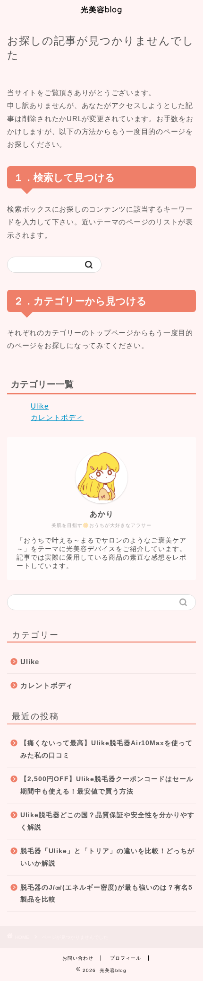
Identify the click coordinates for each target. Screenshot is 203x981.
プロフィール (125, 958)
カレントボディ (57, 417)
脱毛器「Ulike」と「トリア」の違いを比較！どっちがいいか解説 (107, 857)
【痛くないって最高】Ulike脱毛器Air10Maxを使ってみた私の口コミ (106, 749)
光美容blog (101, 9)
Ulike (40, 406)
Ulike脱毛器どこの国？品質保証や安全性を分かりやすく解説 (107, 821)
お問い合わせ (77, 958)
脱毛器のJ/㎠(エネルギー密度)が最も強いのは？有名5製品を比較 (106, 893)
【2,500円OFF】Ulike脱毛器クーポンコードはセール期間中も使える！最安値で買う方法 (107, 785)
